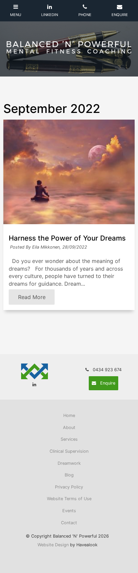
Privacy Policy (69, 486)
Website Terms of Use (69, 498)
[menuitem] (69, 416)
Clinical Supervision (69, 451)
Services (69, 439)
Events (69, 510)
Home (69, 415)
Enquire (107, 383)
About (69, 427)
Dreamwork (69, 463)
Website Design (53, 544)
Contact (69, 522)
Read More (32, 297)
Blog (69, 474)
